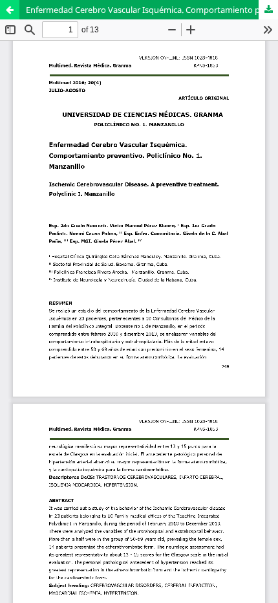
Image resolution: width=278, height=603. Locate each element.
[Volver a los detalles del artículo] (9, 9)
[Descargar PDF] (268, 9)
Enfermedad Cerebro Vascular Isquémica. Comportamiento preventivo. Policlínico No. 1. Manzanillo (152, 10)
